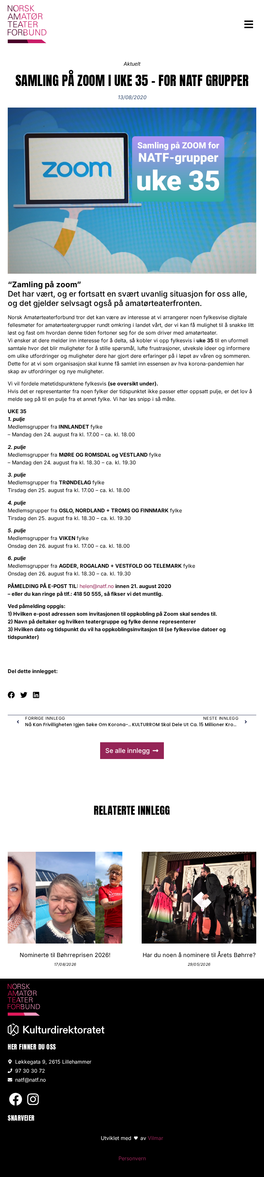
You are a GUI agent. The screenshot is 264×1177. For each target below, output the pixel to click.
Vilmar (155, 1138)
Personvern (132, 1158)
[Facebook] (16, 1099)
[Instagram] (33, 1099)
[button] (249, 24)
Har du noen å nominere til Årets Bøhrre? (199, 955)
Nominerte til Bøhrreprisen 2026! (65, 955)
